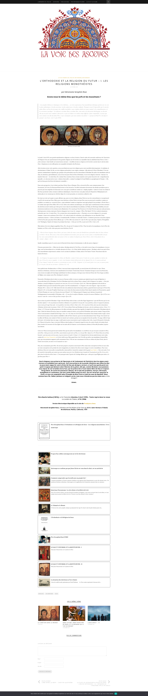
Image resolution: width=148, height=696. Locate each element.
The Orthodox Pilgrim (77, 1)
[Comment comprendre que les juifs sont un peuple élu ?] (74, 481)
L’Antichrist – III (94, 622)
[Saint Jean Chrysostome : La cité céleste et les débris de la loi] (74, 495)
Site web (39, 666)
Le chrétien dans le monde (48, 622)
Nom (39, 659)
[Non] (146, 693)
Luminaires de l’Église (44, 1)
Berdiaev (41, 593)
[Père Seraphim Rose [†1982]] (74, 539)
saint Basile (94, 350)
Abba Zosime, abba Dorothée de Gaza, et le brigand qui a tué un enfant (73, 624)
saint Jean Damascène (50, 337)
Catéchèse (56, 1)
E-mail (39, 662)
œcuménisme (49, 593)
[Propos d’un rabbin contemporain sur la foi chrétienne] (74, 458)
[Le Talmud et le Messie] (74, 508)
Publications (65, 1)
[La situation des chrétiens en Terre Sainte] (74, 582)
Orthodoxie (86, 77)
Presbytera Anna (90, 403)
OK (116, 693)
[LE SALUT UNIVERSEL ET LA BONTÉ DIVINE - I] (74, 553)
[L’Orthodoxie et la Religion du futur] (74, 524)
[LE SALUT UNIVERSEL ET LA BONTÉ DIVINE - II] (74, 569)
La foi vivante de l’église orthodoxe (70, 77)
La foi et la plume (91, 1)
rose (56, 593)
